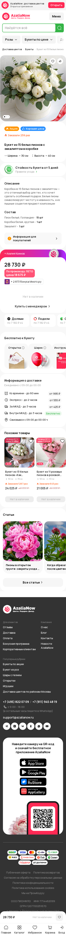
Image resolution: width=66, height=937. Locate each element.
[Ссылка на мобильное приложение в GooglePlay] (33, 772)
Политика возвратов (46, 872)
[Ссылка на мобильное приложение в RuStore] (33, 782)
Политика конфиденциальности (33, 882)
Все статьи (31, 582)
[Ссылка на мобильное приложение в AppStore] (33, 763)
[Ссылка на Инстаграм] (14, 726)
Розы (9, 39)
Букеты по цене (36, 39)
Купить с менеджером (31, 306)
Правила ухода (24, 171)
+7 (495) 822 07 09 (16, 702)
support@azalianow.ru (18, 717)
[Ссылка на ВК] (22, 726)
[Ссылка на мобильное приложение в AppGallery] (33, 791)
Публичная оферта (18, 872)
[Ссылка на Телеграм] (6, 726)
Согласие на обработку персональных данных (33, 877)
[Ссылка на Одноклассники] (30, 726)
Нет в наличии (42, 917)
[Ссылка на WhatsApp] (39, 726)
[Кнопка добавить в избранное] (31, 441)
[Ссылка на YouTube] (47, 726)
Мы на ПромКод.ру (33, 893)
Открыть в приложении (21, 6)
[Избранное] (53, 61)
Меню (56, 16)
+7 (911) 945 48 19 (44, 702)
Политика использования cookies (33, 888)
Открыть (56, 5)
